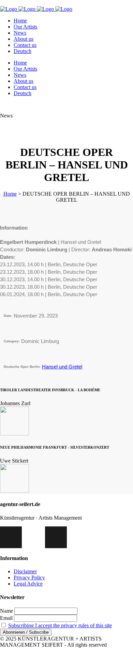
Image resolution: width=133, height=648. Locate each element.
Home (10, 194)
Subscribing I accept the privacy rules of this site (60, 625)
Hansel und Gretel (62, 367)
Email (6, 618)
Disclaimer (25, 571)
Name (6, 611)
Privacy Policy (29, 577)
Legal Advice (28, 584)
